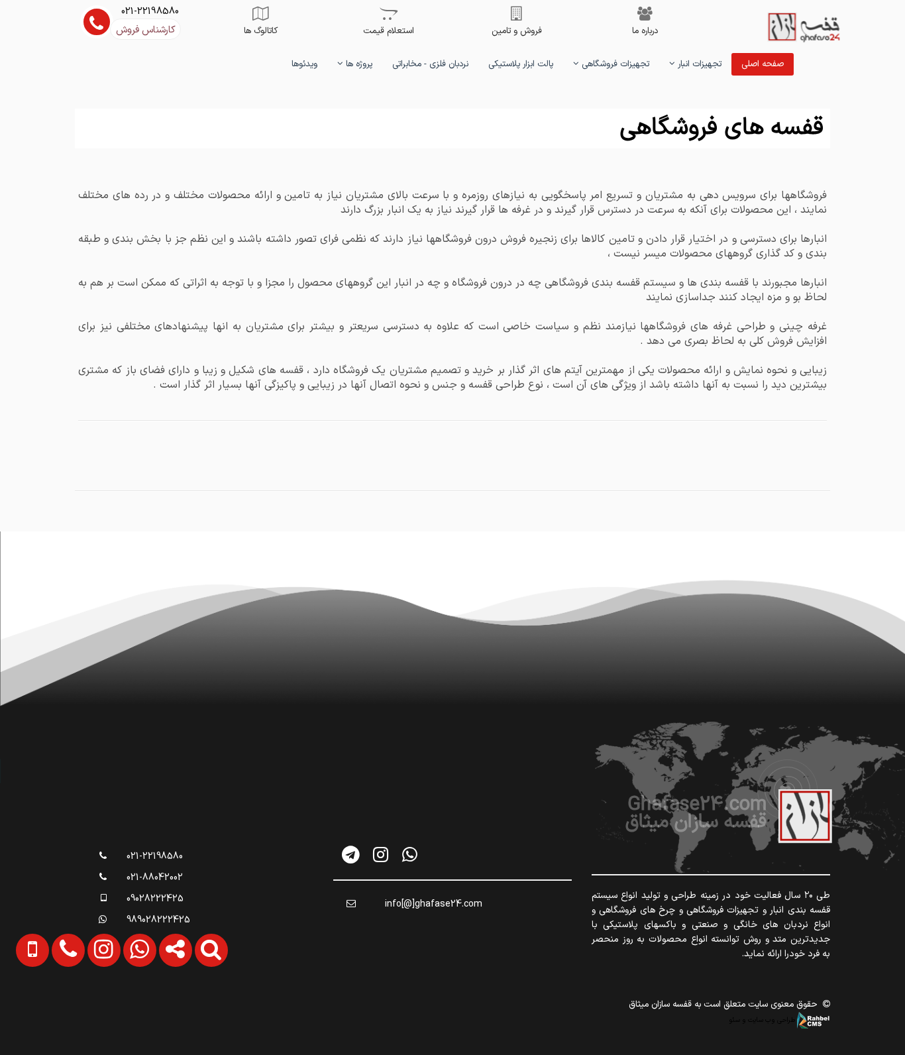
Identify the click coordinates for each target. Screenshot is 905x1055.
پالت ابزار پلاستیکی (520, 64)
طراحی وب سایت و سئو (763, 1020)
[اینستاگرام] (380, 854)
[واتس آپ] (409, 854)
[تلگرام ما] (351, 854)
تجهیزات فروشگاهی (614, 64)
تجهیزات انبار (698, 64)
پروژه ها (357, 64)
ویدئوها (304, 64)
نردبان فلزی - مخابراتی (430, 64)
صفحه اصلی (762, 64)
